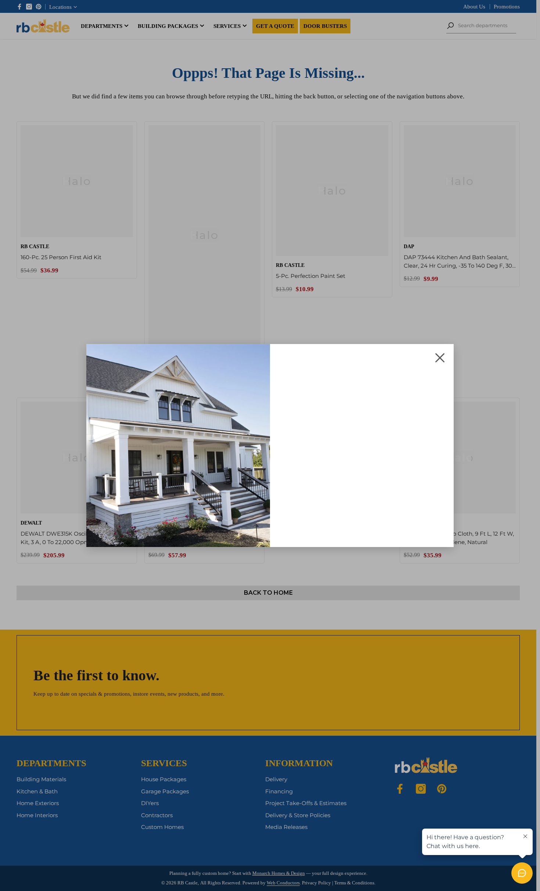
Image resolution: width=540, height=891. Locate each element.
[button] (439, 357)
